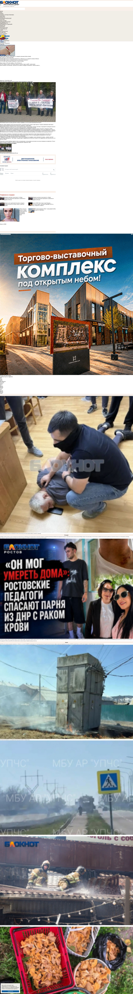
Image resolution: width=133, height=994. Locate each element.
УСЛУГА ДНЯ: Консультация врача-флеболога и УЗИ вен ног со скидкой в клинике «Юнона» (19, 58)
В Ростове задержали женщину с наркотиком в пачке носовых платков (67, 536)
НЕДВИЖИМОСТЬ (4, 23)
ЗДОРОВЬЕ (2, 16)
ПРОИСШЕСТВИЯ (4, 27)
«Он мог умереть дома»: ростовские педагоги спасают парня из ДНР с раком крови (16, 639)
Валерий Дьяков (3, 153)
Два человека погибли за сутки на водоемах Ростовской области (13, 536)
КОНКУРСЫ (2, 17)
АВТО (1, 12)
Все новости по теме (4, 57)
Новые (1, 173)
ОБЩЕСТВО (2, 25)
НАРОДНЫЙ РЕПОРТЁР (5, 21)
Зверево (11, 153)
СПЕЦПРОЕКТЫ (3, 29)
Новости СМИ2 (3, 224)
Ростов (16, 153)
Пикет (14, 153)
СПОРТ (1, 30)
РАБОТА (8, 36)
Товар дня (2, 44)
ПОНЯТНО (10, 991)
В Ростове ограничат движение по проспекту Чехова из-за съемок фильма (112, 536)
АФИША (1, 13)
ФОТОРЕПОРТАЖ (4, 31)
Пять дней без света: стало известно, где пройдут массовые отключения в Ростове (46, 639)
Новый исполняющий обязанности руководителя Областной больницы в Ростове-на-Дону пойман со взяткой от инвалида (20, 533)
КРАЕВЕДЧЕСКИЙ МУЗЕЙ (5, 18)
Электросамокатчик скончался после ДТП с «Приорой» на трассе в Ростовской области (77, 639)
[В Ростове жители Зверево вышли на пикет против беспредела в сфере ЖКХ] (28, 148)
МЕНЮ (1, 11)
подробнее (10, 376)
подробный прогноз (4, 376)
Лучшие (7, 173)
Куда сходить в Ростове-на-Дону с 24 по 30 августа (89, 536)
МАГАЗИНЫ (6, 40)
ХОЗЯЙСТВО (3, 32)
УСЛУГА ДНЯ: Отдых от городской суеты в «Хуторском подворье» (14, 59)
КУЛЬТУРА (2, 19)
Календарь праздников (5, 43)
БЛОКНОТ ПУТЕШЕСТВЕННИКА (7, 14)
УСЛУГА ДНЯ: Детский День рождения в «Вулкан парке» (12, 61)
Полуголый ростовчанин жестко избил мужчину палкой (103, 639)
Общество (2, 80)
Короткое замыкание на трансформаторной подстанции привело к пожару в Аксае (16, 739)
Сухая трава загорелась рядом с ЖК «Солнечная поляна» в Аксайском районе (15, 835)
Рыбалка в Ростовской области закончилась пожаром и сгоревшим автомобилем (39, 536)
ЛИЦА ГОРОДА (3, 20)
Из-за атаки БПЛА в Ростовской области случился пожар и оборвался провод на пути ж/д (22, 640)
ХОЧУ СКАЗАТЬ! (3, 33)
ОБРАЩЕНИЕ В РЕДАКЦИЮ (6, 24)
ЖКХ (8, 153)
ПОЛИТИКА (2, 26)
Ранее (12, 173)
